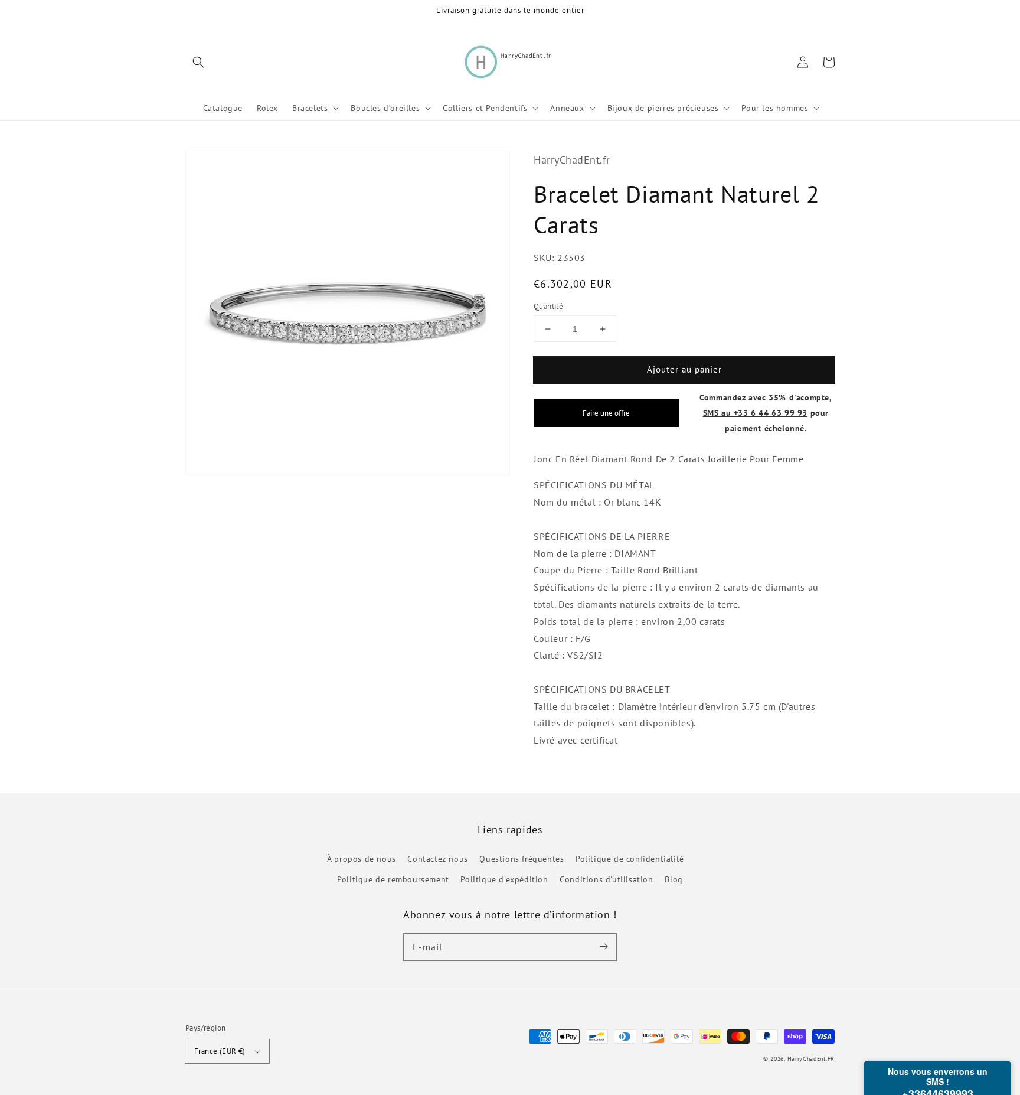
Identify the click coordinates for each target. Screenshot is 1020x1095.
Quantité (548, 306)
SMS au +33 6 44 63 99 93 (755, 412)
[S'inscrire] (603, 947)
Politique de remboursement (393, 879)
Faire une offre (606, 413)
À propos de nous (361, 858)
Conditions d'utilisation (606, 879)
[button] (198, 62)
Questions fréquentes (521, 858)
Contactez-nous (437, 858)
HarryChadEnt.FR (811, 1059)
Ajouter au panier (684, 369)
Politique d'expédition (504, 879)
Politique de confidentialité (630, 858)
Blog (673, 879)
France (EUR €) (220, 1051)
